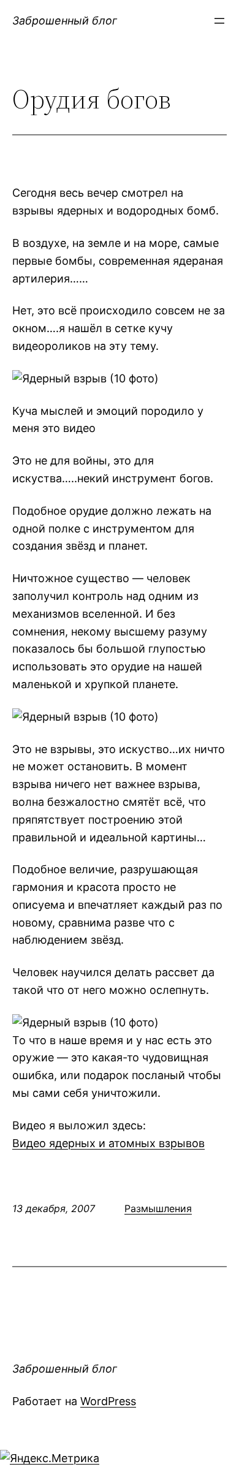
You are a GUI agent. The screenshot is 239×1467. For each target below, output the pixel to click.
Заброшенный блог (64, 20)
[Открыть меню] (219, 20)
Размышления (158, 1208)
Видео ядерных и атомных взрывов (108, 1143)
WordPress (108, 1401)
